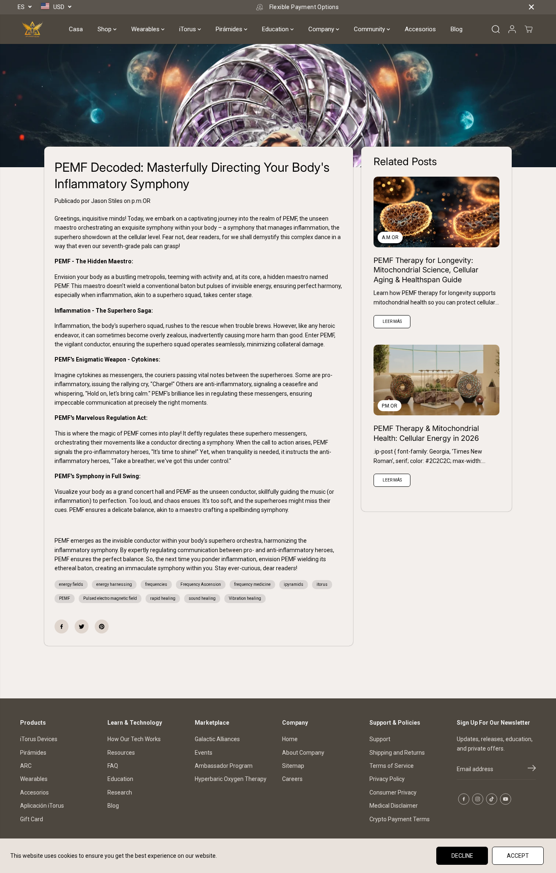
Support (379, 739)
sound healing (202, 598)
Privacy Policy (387, 779)
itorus (322, 584)
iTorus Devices (38, 739)
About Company (303, 752)
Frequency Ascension (200, 584)
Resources (121, 752)
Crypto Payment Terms (399, 819)
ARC (26, 765)
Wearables (146, 29)
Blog (457, 29)
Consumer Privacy (393, 792)
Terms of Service (391, 765)
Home (290, 739)
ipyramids (293, 584)
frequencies (156, 584)
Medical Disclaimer (393, 805)
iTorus (188, 29)
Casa (76, 29)
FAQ (112, 765)
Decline (462, 855)
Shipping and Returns (397, 752)
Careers (292, 779)
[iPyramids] (32, 29)
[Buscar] (495, 29)
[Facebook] (61, 626)
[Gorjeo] (82, 626)
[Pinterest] (102, 626)
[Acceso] (512, 29)
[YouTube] (506, 799)
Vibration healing (245, 598)
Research (119, 792)
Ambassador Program (224, 765)
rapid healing (162, 598)
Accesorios (420, 29)
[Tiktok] (492, 799)
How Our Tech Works (134, 739)
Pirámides (230, 29)
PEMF (64, 598)
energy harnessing (114, 584)
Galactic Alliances (217, 739)
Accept (518, 855)
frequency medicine (252, 584)
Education (276, 29)
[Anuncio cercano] (531, 7)
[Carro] (528, 29)
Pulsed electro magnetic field (110, 598)
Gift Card (31, 819)
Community (370, 29)
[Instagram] (478, 799)
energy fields (71, 584)
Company (322, 29)
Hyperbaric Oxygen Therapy (231, 779)
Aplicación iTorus (42, 805)
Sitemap (293, 765)
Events (203, 752)
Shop (105, 29)
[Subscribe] (532, 769)
